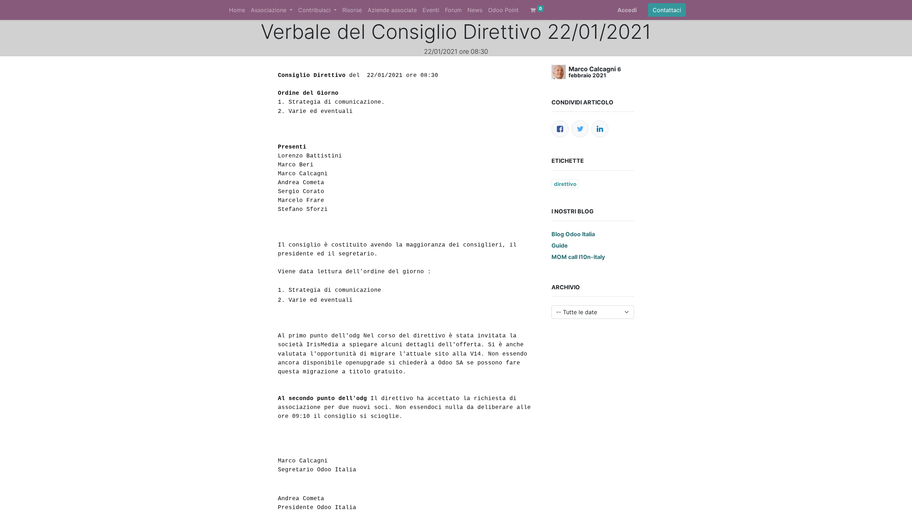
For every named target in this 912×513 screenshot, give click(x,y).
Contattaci (667, 10)
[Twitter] (580, 129)
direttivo (565, 184)
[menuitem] (237, 10)
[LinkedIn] (599, 129)
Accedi (627, 10)
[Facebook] (560, 129)
